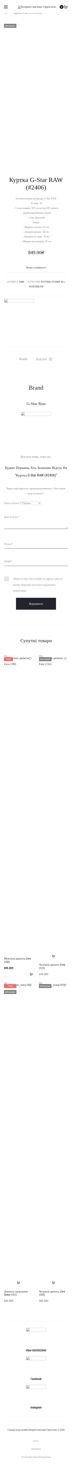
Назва (8, 543)
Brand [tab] (23, 359)
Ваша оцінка (12, 503)
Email (8, 561)
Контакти (36, 1448)
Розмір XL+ (58, 281)
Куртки (46, 281)
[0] (66, 7)
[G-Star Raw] (19, 314)
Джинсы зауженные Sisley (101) (16, 1293)
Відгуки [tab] (43, 359)
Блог (36, 1441)
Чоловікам (36, 286)
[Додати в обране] (30, 658)
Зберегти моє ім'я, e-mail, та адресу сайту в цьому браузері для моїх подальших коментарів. (38, 584)
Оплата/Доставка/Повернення (36, 1457)
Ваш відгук (11, 516)
